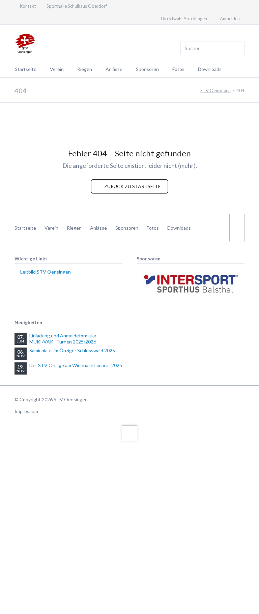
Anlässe (98, 228)
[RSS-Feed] (30, 18)
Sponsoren (126, 228)
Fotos (153, 228)
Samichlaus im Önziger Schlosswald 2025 (72, 350)
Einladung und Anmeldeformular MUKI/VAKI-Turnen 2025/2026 (62, 338)
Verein (51, 228)
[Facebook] (18, 18)
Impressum (26, 411)
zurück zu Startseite (132, 186)
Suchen (237, 48)
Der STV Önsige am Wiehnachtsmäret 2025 (75, 365)
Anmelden (230, 18)
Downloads (179, 228)
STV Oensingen (215, 90)
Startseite (25, 228)
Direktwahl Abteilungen (184, 18)
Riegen (74, 228)
